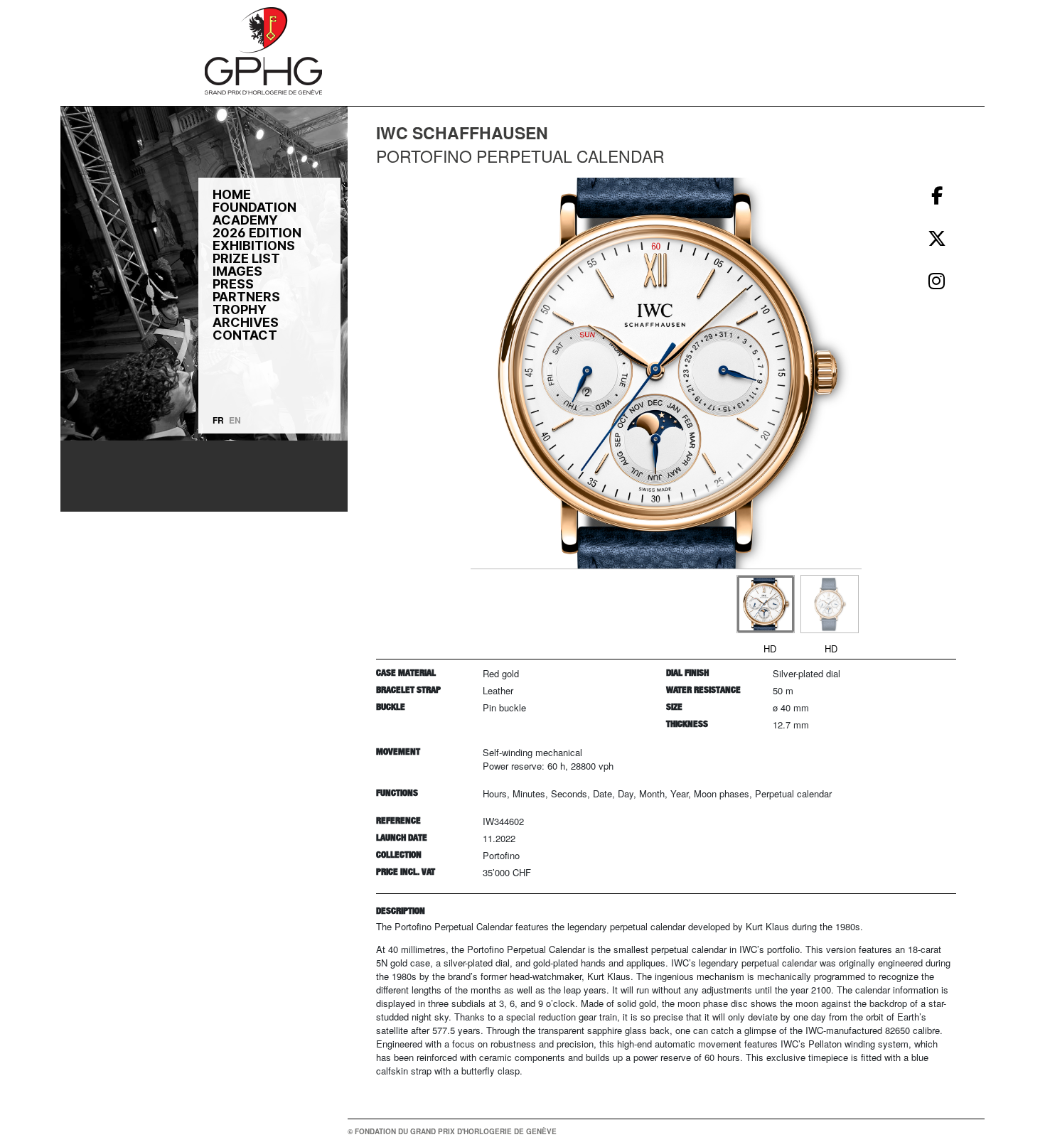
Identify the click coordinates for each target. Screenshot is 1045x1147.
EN (235, 420)
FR (218, 420)
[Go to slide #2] (829, 604)
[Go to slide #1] (765, 604)
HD (769, 648)
